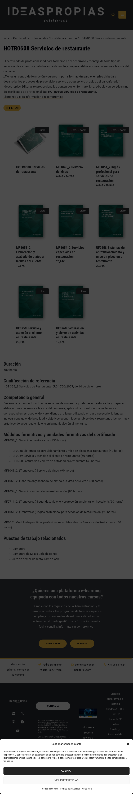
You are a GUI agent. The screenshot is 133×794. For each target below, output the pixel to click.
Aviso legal (87, 789)
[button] (128, 744)
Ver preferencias (66, 780)
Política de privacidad (70, 789)
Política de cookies (49, 789)
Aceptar (66, 770)
